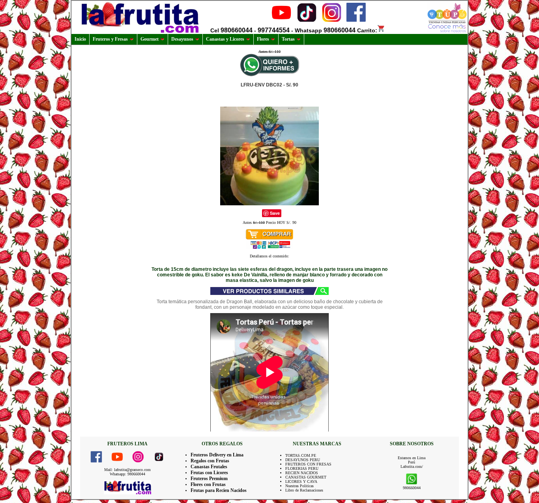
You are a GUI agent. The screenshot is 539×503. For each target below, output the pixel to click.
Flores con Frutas (208, 484)
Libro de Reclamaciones (304, 490)
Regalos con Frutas (210, 461)
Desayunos (182, 39)
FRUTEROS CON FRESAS (308, 464)
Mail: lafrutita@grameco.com (127, 469)
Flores (263, 39)
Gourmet (149, 39)
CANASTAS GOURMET (305, 477)
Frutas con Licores (209, 472)
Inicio (80, 39)
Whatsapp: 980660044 (127, 474)
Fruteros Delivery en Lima (217, 455)
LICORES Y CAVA (301, 481)
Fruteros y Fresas (110, 39)
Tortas (288, 39)
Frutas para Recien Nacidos (219, 490)
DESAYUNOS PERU (302, 460)
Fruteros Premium (209, 478)
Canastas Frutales (209, 466)
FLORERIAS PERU (301, 468)
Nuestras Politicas (299, 486)
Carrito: (367, 30)
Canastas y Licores (225, 39)
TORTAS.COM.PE (300, 455)
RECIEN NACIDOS (301, 473)
